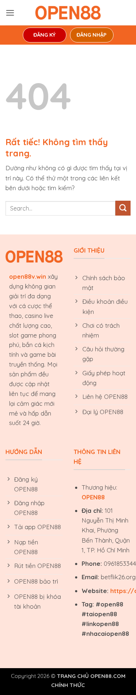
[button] (10, 13)
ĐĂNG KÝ (44, 35)
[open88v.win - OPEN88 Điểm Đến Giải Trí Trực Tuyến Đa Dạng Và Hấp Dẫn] (68, 12)
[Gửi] (123, 208)
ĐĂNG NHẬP (92, 35)
